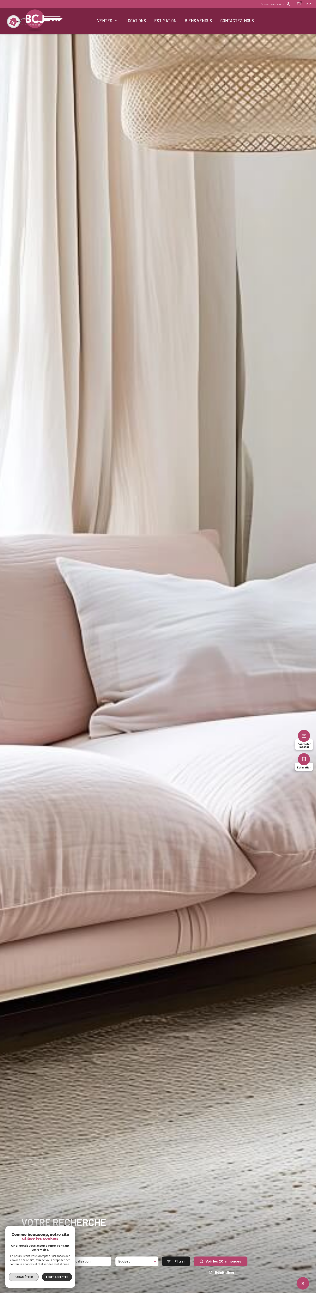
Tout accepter (57, 1277)
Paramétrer (24, 1277)
